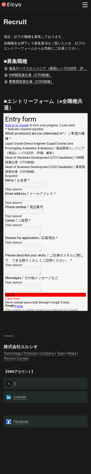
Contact (23, 358)
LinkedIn (20, 396)
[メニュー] (85, 5)
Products (30, 353)
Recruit (9, 358)
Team (61, 353)
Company (47, 353)
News (72, 353)
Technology (12, 353)
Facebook (21, 421)
